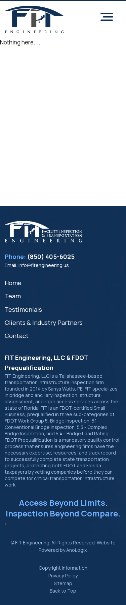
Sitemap (63, 583)
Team (13, 296)
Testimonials (23, 309)
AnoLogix (76, 550)
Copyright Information (63, 568)
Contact (17, 336)
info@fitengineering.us (43, 265)
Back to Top (63, 590)
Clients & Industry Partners (44, 322)
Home (13, 283)
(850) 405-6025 (51, 257)
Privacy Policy (63, 575)
